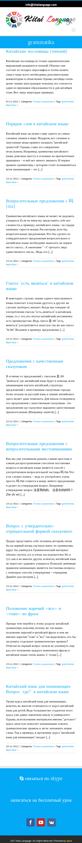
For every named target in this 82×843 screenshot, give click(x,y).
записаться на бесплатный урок (41, 800)
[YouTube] (41, 822)
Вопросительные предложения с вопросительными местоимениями (39, 446)
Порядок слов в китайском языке (37, 123)
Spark (69, 840)
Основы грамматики (43, 101)
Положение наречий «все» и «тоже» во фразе (33, 611)
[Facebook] (30, 822)
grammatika (68, 101)
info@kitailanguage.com (41, 5)
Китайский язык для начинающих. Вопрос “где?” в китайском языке (38, 689)
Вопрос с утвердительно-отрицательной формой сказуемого (39, 528)
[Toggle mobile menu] (74, 30)
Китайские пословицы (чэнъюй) (36, 51)
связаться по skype (42, 778)
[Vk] (51, 822)
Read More (11, 105)
